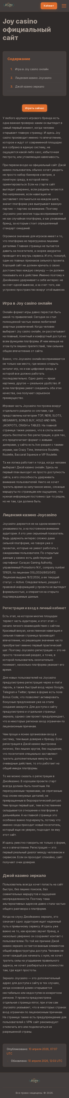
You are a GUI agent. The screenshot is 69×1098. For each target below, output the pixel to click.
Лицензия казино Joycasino (33, 77)
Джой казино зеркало (29, 86)
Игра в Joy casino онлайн (31, 69)
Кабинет (49, 5)
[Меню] (64, 5)
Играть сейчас (34, 108)
